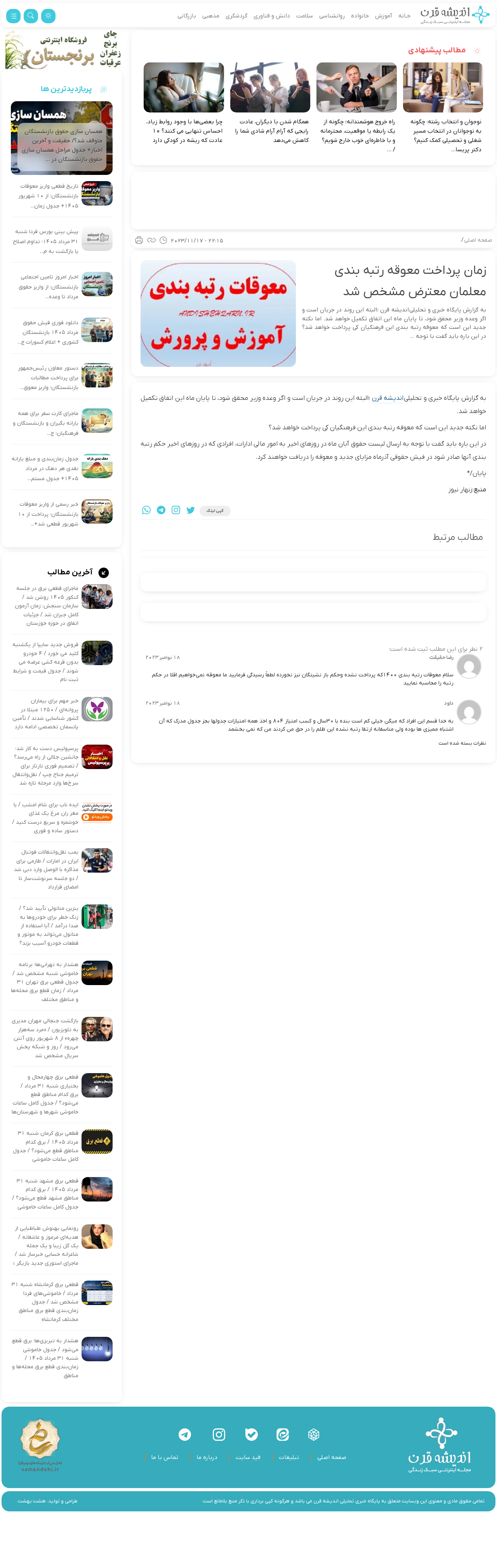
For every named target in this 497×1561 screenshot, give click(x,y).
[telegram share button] (161, 511)
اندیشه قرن (387, 398)
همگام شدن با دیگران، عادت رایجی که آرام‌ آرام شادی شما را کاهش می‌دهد (272, 131)
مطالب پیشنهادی (437, 50)
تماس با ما (164, 1457)
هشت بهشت (32, 1501)
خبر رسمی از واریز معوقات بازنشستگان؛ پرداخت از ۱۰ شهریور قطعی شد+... (48, 514)
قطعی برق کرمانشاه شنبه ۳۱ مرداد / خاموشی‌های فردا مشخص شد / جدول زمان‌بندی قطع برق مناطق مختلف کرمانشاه (45, 1302)
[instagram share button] (176, 511)
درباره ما (206, 1457)
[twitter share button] (190, 511)
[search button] (31, 16)
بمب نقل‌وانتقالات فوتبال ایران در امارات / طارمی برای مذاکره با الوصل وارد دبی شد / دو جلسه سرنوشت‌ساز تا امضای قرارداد (46, 870)
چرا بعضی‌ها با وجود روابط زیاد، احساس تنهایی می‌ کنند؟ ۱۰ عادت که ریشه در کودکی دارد (184, 131)
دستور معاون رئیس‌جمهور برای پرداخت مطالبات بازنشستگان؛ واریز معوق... (48, 378)
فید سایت (248, 1457)
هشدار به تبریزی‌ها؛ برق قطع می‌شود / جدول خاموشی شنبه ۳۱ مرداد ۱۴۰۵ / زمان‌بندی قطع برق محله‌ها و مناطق (45, 1358)
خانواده (360, 16)
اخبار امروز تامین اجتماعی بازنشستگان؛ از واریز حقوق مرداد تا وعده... (48, 287)
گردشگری (236, 16)
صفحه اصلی (478, 240)
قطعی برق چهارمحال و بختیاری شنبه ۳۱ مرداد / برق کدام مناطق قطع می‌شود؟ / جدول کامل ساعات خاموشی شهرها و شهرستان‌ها (45, 1095)
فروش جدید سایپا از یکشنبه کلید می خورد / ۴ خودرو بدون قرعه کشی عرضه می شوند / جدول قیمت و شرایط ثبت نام (45, 662)
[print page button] (139, 240)
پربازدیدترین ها (66, 89)
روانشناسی (332, 16)
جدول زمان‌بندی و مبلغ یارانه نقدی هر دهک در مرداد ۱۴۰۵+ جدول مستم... (45, 468)
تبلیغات (289, 1457)
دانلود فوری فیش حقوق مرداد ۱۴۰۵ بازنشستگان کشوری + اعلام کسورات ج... (47, 332)
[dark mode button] (48, 16)
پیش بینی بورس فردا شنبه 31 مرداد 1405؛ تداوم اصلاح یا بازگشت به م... (45, 241)
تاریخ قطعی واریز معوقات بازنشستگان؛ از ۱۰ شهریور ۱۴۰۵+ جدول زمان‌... (48, 196)
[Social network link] (314, 1434)
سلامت (304, 16)
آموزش (383, 16)
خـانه (404, 16)
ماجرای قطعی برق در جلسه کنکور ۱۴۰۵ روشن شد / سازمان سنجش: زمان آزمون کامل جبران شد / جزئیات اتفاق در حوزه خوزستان (46, 606)
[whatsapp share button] (146, 511)
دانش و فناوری (272, 16)
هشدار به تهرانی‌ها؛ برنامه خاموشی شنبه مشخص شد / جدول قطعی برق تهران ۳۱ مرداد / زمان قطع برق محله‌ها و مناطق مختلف (44, 982)
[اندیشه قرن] (455, 16)
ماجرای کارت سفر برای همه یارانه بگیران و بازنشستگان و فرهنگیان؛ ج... (45, 423)
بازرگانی (186, 16)
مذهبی (210, 16)
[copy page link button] (151, 240)
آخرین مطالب (70, 572)
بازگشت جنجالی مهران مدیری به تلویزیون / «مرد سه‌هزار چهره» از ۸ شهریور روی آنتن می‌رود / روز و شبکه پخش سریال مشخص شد (45, 1038)
